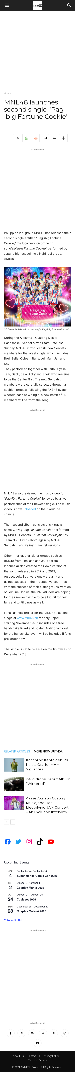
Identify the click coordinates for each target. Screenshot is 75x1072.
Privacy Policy (51, 1056)
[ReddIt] (36, 138)
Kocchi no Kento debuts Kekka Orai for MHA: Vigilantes (47, 764)
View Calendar (13, 920)
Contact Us (33, 1056)
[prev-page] (6, 822)
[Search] (69, 5)
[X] (17, 138)
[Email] (45, 138)
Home (7, 93)
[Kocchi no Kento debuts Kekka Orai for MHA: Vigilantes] (14, 765)
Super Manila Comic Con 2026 (37, 876)
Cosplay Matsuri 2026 (31, 911)
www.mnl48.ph (27, 618)
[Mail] (32, 1033)
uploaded (29, 509)
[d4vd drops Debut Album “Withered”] (14, 784)
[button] (6, 5)
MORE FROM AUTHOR (48, 751)
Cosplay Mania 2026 (30, 888)
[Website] (65, 1033)
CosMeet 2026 (26, 899)
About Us (18, 1056)
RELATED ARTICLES (17, 751)
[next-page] (12, 822)
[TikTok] (43, 1033)
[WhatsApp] (26, 138)
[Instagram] (21, 1033)
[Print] (54, 138)
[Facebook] (8, 138)
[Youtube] (38, 1043)
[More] (63, 138)
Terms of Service (37, 1060)
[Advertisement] (37, 50)
